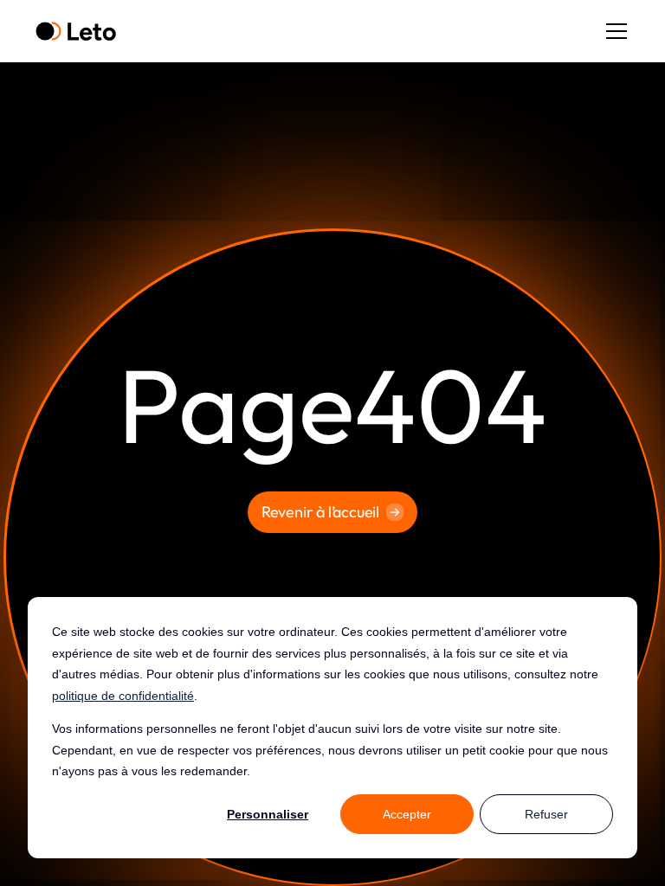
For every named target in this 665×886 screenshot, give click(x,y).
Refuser (546, 814)
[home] (76, 31)
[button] (613, 31)
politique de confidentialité (123, 696)
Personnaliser (267, 814)
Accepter (407, 814)
